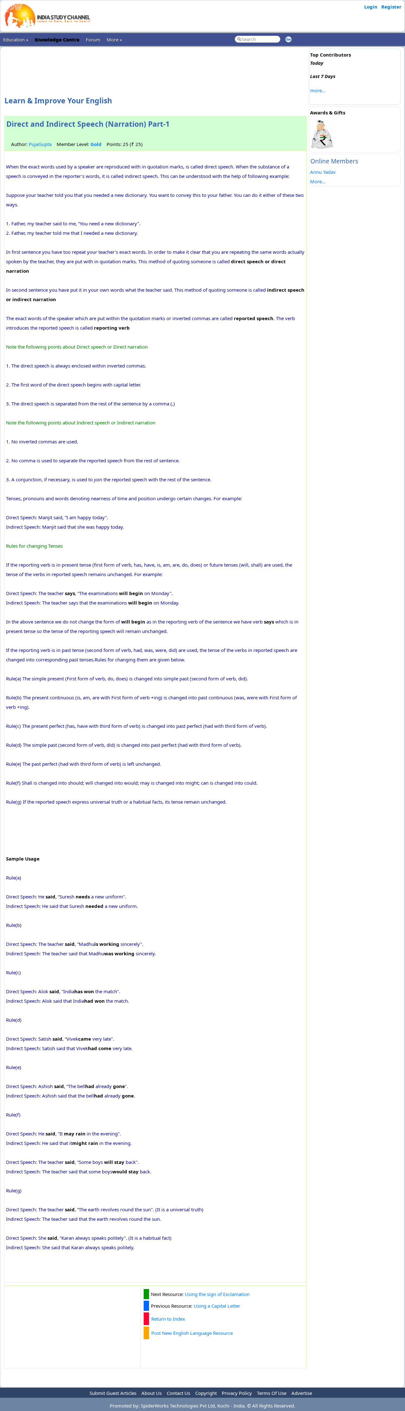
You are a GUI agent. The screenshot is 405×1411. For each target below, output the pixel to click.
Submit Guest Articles (113, 1393)
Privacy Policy (237, 1393)
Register (391, 6)
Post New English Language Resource (192, 1333)
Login (370, 6)
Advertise (301, 1393)
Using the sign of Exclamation (217, 1294)
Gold (96, 144)
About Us (151, 1393)
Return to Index (168, 1319)
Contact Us (178, 1393)
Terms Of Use (271, 1393)
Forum (93, 39)
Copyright (206, 1393)
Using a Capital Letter (217, 1306)
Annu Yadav (323, 172)
